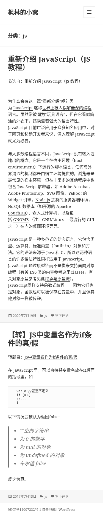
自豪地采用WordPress (58, 509)
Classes (78, 272)
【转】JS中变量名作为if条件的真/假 (50, 339)
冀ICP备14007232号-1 (24, 509)
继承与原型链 (57, 278)
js (45, 315)
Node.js (42, 199)
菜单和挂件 (89, 12)
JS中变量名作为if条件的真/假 (50, 357)
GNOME (21, 219)
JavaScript (23, 107)
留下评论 (61, 315)
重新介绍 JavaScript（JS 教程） (49, 63)
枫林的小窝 (23, 12)
